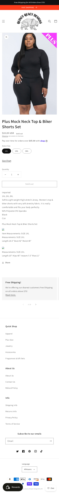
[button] (3, 21)
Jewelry (8, 346)
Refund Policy (11, 388)
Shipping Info (11, 405)
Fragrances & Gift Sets (15, 358)
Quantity (5, 169)
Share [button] (7, 262)
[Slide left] (23, 305)
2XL (16, 151)
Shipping (5, 136)
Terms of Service (12, 424)
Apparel (8, 333)
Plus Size (9, 340)
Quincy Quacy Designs (27, 488)
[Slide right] (36, 305)
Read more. (10, 295)
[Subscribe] (50, 441)
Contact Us (10, 382)
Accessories (10, 352)
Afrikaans (28, 469)
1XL (6, 151)
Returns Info (11, 411)
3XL (27, 151)
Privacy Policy (11, 417)
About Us (9, 375)
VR (42, 488)
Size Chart (6, 160)
